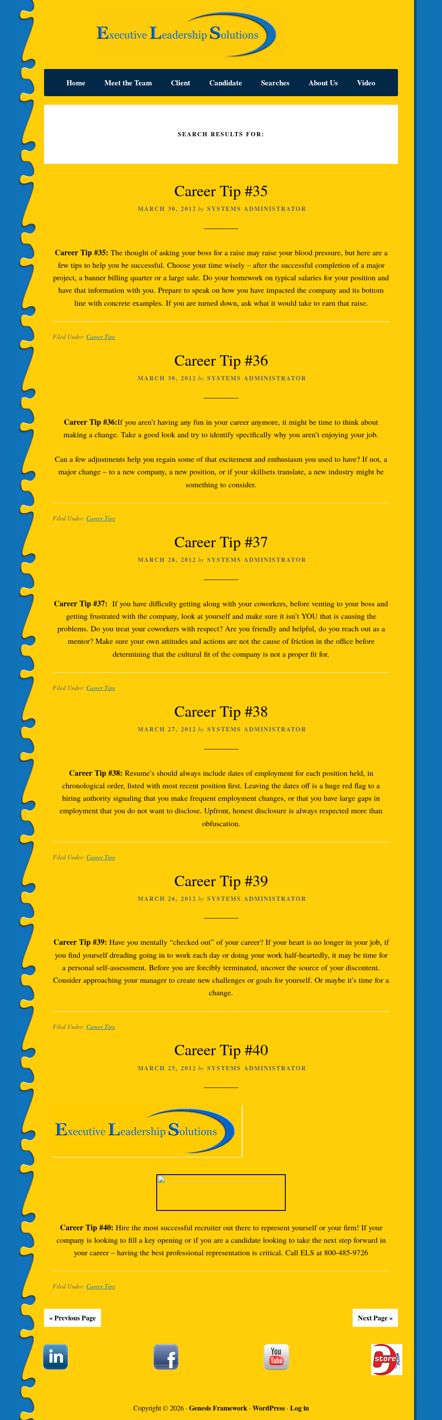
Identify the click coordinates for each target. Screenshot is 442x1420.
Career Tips (100, 336)
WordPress (269, 1408)
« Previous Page (72, 1318)
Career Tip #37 (221, 541)
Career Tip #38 (221, 710)
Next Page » (375, 1318)
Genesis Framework (218, 1408)
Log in (299, 1408)
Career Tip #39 (221, 880)
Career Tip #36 (221, 359)
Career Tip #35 (221, 190)
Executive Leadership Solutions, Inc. (221, 34)
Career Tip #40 (221, 1049)
